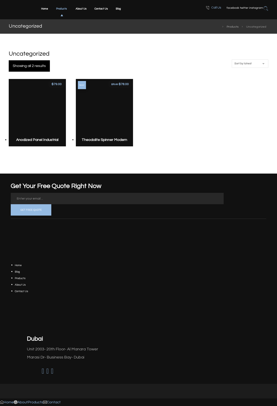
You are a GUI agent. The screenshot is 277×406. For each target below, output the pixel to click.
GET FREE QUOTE (31, 209)
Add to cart (40, 120)
